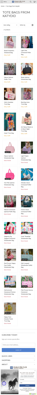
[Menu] (1, 1)
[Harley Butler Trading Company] (18, 1)
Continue (27, 385)
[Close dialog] (35, 370)
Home (2, 6)
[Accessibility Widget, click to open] (4, 383)
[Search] (30, 1)
